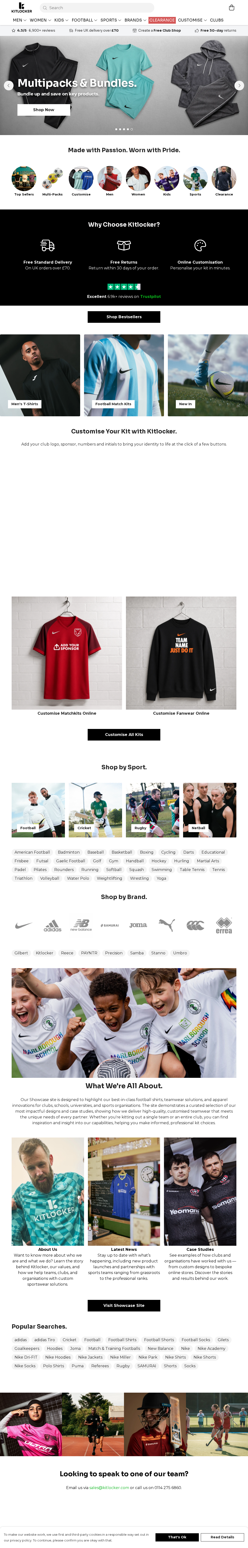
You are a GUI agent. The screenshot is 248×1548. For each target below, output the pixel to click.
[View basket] (231, 7)
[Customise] (124, 522)
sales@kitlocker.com (109, 1487)
